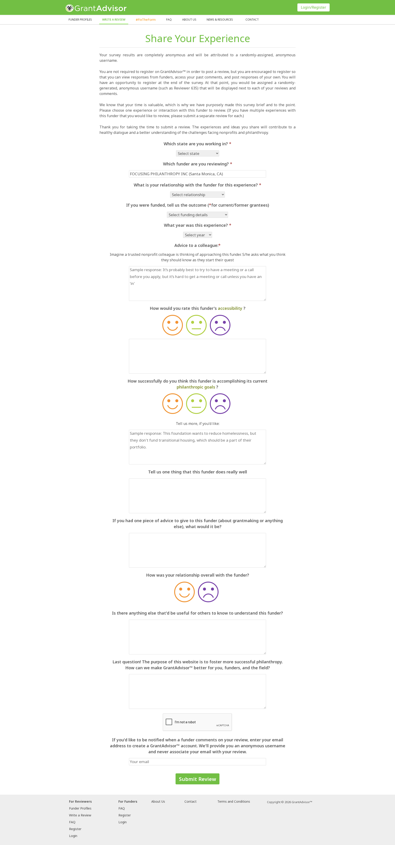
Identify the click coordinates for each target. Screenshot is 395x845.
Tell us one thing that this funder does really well (197, 472)
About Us (158, 801)
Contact (252, 20)
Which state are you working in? (197, 143)
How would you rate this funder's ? (198, 308)
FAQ (169, 20)
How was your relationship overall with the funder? (197, 575)
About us (189, 20)
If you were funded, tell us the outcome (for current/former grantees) (197, 205)
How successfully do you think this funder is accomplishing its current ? (197, 384)
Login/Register (313, 7)
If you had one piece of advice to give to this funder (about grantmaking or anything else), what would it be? (197, 523)
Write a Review (113, 20)
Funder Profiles (80, 20)
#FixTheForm (146, 19)
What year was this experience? (197, 225)
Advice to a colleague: (197, 245)
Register (75, 829)
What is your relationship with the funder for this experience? (197, 185)
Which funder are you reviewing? (197, 164)
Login (73, 836)
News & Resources (220, 20)
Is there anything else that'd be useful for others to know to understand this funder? (197, 613)
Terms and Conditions (233, 801)
